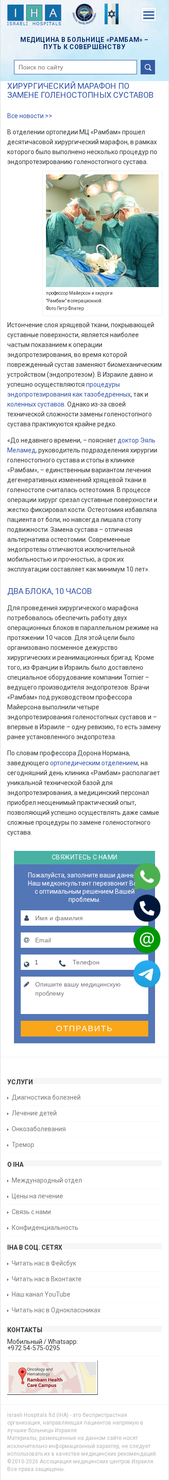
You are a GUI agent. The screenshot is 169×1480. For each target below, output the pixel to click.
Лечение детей (34, 1113)
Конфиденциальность (45, 1227)
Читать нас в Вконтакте (47, 1279)
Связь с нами (31, 1211)
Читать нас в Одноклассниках (56, 1310)
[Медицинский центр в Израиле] (34, 17)
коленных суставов (35, 404)
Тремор (23, 1144)
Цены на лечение (37, 1196)
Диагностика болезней (46, 1097)
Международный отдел (47, 1180)
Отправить (84, 1028)
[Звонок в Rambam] (135, 908)
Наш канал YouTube (41, 1294)
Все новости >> (29, 115)
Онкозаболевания (39, 1129)
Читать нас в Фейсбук (44, 1263)
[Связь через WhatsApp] (135, 876)
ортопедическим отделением (94, 763)
